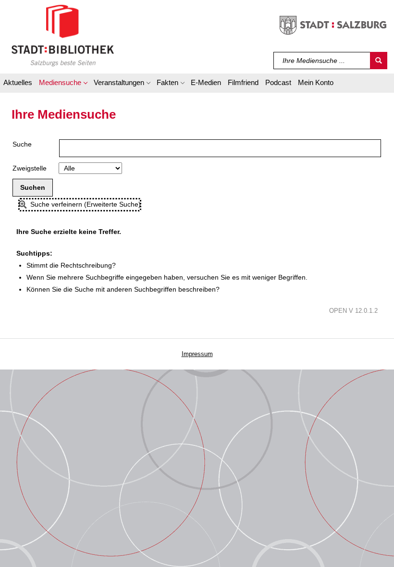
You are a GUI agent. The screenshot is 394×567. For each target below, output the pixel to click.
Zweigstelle (29, 168)
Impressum (197, 353)
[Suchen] (378, 60)
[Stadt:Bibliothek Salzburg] (63, 35)
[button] (63, 84)
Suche (22, 144)
